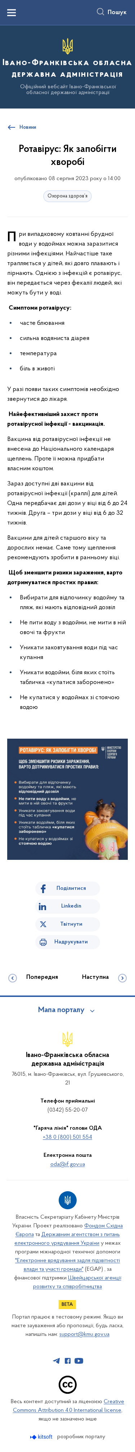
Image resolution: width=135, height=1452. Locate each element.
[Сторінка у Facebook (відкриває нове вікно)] (67, 1361)
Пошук (117, 12)
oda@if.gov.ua (67, 1164)
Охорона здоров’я (67, 196)
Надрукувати (71, 942)
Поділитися (71, 888)
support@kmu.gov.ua (84, 1334)
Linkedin (71, 906)
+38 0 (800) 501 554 (67, 1137)
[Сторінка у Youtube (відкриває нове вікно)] (79, 1361)
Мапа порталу (61, 1010)
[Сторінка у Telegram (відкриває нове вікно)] (56, 1361)
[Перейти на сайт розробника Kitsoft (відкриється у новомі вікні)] (42, 1437)
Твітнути (71, 924)
